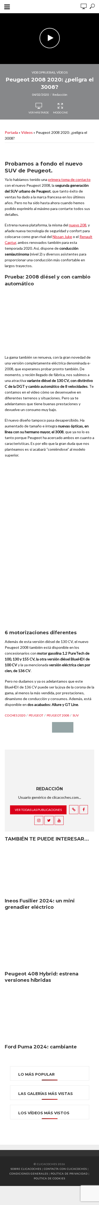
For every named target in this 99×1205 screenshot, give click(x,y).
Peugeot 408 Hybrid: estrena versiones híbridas (41, 977)
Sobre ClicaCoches (26, 1168)
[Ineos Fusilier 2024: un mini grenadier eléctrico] (49, 870)
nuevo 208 (77, 225)
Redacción (60, 95)
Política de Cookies (49, 1178)
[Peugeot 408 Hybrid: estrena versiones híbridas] (49, 943)
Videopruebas (43, 72)
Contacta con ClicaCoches (65, 1168)
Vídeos (62, 72)
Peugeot (36, 715)
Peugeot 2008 (58, 715)
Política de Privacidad (69, 1173)
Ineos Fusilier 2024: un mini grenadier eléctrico (40, 904)
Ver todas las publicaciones (38, 810)
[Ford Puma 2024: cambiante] (49, 1016)
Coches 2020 (15, 715)
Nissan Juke (62, 236)
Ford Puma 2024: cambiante (41, 1047)
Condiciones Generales (29, 1173)
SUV (76, 715)
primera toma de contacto (69, 179)
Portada (11, 132)
